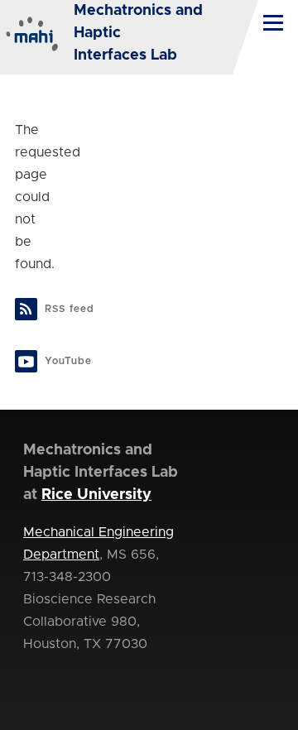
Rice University (96, 494)
